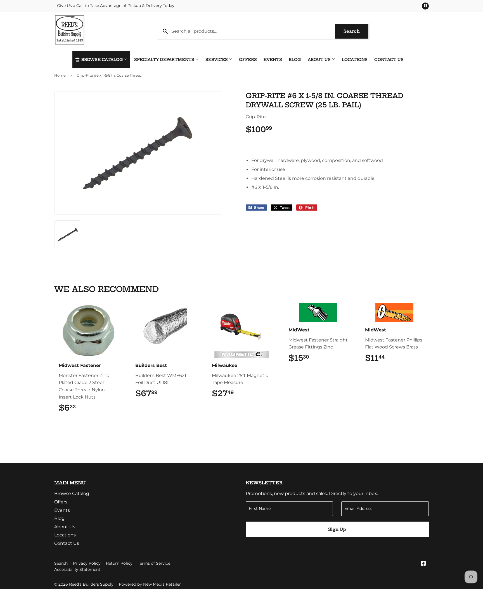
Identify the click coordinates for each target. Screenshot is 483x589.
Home (60, 75)
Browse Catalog (102, 59)
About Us (320, 59)
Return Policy (119, 563)
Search (356, 31)
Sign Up (337, 529)
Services (217, 59)
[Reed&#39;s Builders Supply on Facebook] (423, 564)
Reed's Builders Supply (91, 584)
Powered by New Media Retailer (150, 584)
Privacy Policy (87, 563)
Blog (295, 59)
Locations (355, 59)
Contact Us (389, 59)
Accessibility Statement (77, 569)
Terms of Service (154, 563)
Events (273, 59)
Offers (248, 59)
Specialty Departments (164, 59)
